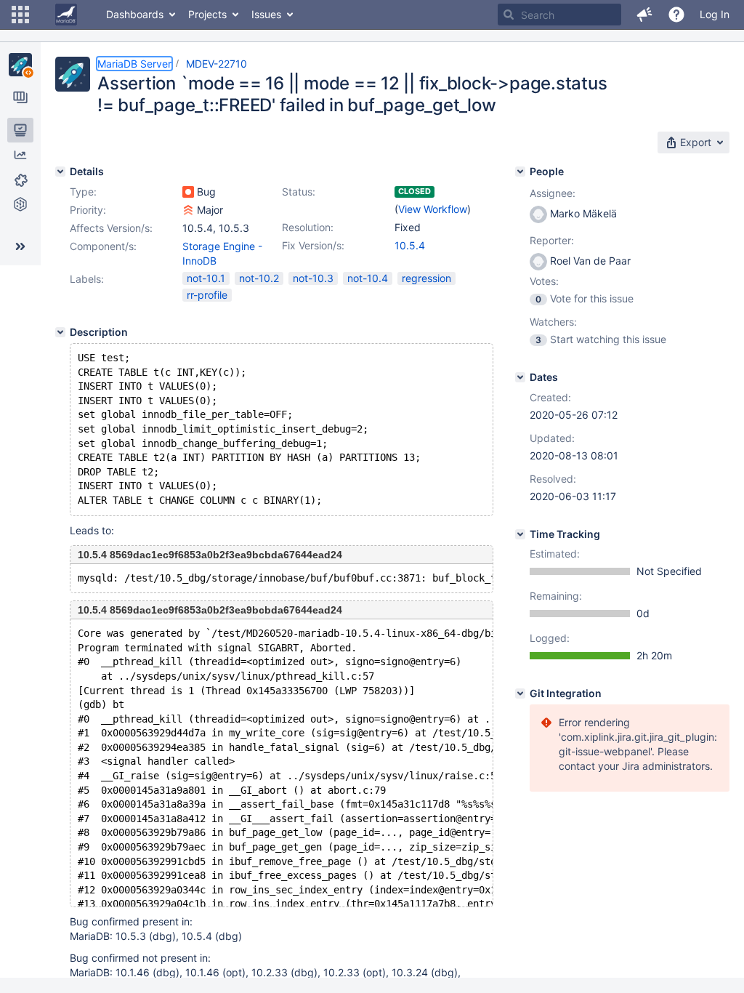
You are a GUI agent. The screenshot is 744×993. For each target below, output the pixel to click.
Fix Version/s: (313, 245)
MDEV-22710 (216, 63)
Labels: (87, 279)
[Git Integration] (520, 693)
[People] (520, 171)
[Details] (60, 171)
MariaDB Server (134, 63)
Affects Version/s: (111, 228)
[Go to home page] (66, 14)
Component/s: (103, 246)
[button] (20, 14)
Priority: (88, 210)
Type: (83, 191)
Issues (266, 14)
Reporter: (552, 240)
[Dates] (520, 377)
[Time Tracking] (520, 534)
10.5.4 (410, 245)
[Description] (60, 332)
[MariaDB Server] (20, 64)
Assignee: (552, 193)
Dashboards (134, 14)
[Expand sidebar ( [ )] (20, 246)
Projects (207, 14)
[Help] (676, 14)
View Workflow (432, 209)
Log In (714, 14)
